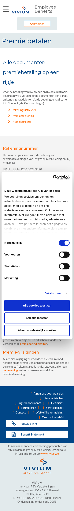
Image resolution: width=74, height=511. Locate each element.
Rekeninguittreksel (24, 110)
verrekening (10, 370)
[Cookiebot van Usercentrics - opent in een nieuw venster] (53, 177)
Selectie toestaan (37, 317)
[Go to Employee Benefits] (20, 9)
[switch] (64, 255)
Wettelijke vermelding (50, 412)
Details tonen (53, 293)
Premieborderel (21, 121)
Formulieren (28, 407)
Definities (57, 403)
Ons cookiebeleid (53, 417)
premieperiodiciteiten (33, 343)
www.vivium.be (49, 453)
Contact (21, 412)
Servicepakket (55, 407)
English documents (29, 403)
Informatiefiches (53, 398)
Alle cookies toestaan (37, 305)
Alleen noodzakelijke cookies (37, 330)
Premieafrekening (23, 115)
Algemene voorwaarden (49, 393)
